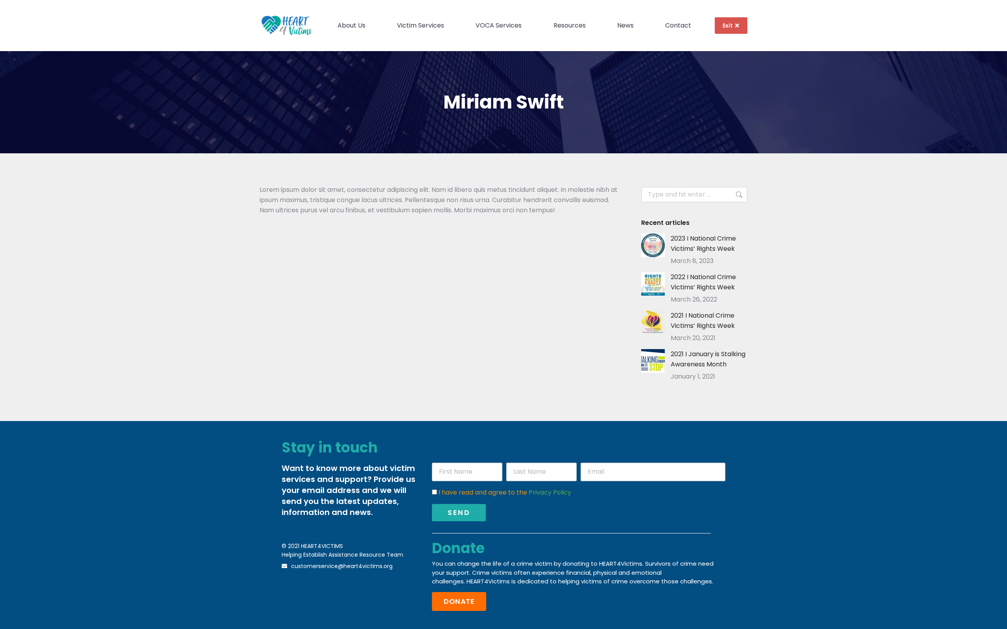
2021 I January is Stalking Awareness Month (708, 359)
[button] (459, 601)
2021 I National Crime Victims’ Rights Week (703, 320)
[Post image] (653, 245)
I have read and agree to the (505, 492)
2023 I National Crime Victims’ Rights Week (703, 243)
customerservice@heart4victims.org (342, 566)
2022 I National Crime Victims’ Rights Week (703, 282)
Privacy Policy (550, 492)
